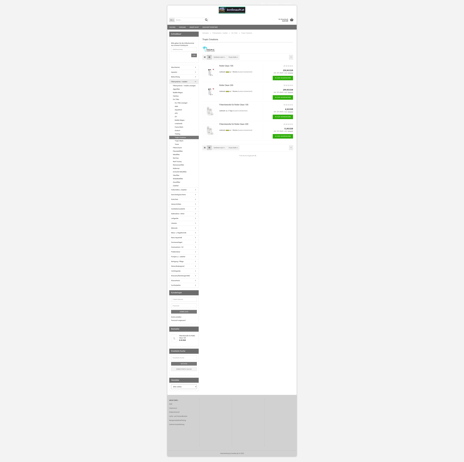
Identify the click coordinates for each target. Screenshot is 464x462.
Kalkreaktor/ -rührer (177, 214)
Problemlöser (175, 252)
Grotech (177, 130)
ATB (176, 113)
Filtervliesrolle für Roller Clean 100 (233, 105)
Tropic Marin (179, 141)
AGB (170, 404)
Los (194, 55)
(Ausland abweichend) (245, 72)
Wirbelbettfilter (178, 179)
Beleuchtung (175, 77)
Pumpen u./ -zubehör (178, 257)
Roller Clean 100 (226, 66)
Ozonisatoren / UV (177, 247)
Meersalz (174, 228)
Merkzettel (287, 3)
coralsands (178, 123)
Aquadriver (178, 110)
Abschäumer (175, 67)
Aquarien (174, 72)
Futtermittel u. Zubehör (179, 190)
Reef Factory (177, 161)
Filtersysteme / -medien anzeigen (184, 86)
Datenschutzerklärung (176, 424)
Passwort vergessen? (178, 320)
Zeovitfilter (176, 182)
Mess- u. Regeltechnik (178, 233)
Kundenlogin (274, 3)
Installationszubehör (178, 209)
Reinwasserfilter (178, 165)
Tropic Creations (180, 137)
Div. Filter (176, 99)
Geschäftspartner (210, 27)
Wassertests (175, 280)
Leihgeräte (174, 218)
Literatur (174, 223)
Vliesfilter (176, 175)
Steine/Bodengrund (177, 266)
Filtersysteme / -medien (179, 82)
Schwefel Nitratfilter (180, 172)
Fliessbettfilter (178, 151)
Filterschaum (177, 148)
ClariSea (176, 96)
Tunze (177, 144)
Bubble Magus (178, 92)
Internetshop (224, 453)
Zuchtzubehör (176, 285)
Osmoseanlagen (176, 242)
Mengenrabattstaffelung (177, 420)
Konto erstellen (176, 317)
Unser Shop (194, 27)
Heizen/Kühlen (176, 204)
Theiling (177, 134)
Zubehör (176, 186)
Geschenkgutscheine (178, 195)
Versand (182, 27)
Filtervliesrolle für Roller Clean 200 (233, 124)
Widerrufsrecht (174, 412)
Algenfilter (176, 89)
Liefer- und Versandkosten (178, 416)
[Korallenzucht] (232, 10)
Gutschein (174, 199)
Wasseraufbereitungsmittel (180, 276)
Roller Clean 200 (226, 85)
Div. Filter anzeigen (181, 103)
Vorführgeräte (176, 271)
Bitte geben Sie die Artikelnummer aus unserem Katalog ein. (182, 44)
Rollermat (176, 168)
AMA (176, 106)
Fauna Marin (179, 127)
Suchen (172, 27)
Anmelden (184, 312)
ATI (176, 117)
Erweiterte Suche (184, 369)
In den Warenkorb (283, 78)
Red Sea (176, 158)
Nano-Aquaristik (176, 237)
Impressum (173, 408)
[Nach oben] (457, 458)
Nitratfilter (176, 154)
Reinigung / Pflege (177, 261)
